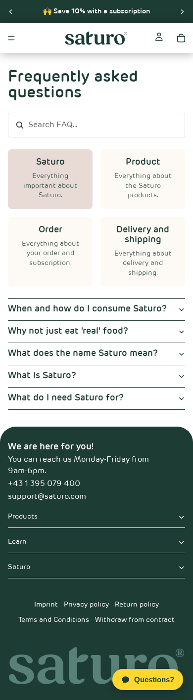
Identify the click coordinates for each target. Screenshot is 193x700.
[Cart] (181, 38)
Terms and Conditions (53, 619)
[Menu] (11, 38)
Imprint (46, 604)
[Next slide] (182, 11)
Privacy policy (86, 604)
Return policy (137, 604)
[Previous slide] (11, 11)
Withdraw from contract (135, 619)
